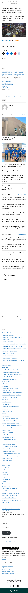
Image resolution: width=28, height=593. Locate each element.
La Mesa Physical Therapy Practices (12, 392)
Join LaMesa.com (7, 411)
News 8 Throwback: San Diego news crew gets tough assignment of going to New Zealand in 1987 (7, 84)
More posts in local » (22, 194)
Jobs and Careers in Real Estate (10, 493)
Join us (4, 559)
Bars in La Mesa (6, 402)
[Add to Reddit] (12, 41)
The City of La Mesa (7, 333)
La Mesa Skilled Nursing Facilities (11, 395)
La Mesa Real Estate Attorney (11, 453)
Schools (4, 463)
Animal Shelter (6, 365)
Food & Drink (5, 400)
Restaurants (5, 404)
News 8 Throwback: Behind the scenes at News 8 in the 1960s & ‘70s (7, 73)
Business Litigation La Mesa (11, 442)
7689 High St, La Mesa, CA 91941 (11, 509)
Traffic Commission (8, 356)
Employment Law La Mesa (10, 446)
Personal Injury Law (9, 451)
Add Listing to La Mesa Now (9, 379)
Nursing (4, 481)
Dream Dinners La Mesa (9, 428)
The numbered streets (8, 484)
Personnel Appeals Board (9, 351)
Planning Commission (8, 353)
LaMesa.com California (8, 541)
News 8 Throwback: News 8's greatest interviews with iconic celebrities (19, 73)
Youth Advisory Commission (10, 358)
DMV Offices (5, 467)
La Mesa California (14, 2)
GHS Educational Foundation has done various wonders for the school (14, 165)
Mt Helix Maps (6, 486)
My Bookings (6, 479)
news (3, 100)
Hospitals (5, 386)
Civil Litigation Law (8, 449)
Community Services (8, 335)
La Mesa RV (5, 416)
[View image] (14, 36)
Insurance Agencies (7, 432)
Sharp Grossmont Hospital (9, 495)
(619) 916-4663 (6, 511)
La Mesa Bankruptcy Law (10, 439)
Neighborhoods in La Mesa (9, 363)
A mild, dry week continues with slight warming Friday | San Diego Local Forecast (14, 228)
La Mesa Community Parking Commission (14, 349)
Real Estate (5, 367)
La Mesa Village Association (10, 435)
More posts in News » (22, 234)
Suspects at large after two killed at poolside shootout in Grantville (13, 214)
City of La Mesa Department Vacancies (13, 360)
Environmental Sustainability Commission (14, 344)
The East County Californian (9, 570)
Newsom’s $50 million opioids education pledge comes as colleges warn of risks (13, 188)
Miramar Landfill (6, 502)
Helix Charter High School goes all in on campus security (13, 139)
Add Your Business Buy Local (10, 423)
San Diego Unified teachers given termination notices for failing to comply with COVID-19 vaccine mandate (12, 178)
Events (3, 470)
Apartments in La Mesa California (11, 370)
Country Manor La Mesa (10, 397)
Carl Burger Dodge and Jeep (10, 418)
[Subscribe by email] (16, 41)
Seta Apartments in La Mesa (11, 372)
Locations (5, 472)
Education (11, 97)
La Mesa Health (6, 384)
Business (4, 414)
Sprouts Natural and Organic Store (12, 425)
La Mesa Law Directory (8, 437)
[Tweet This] (14, 41)
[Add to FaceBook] (2, 41)
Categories (5, 474)
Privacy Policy (6, 430)
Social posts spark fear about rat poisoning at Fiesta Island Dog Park (13, 220)
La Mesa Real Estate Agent (9, 377)
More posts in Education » (21, 114)
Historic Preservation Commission (12, 346)
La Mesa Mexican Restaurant (10, 407)
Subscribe (6, 533)
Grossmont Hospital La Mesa (10, 488)
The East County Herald (8, 571)
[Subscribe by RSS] (18, 41)
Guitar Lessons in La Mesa (9, 421)
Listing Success (6, 381)
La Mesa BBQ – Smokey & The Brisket (12, 500)
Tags (3, 477)
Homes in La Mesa (7, 458)
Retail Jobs (5, 491)
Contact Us (5, 409)
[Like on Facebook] (5, 41)
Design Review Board (8, 342)
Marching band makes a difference (12, 171)
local (15, 97)
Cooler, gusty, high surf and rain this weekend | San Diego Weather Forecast (14, 198)
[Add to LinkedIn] (9, 41)
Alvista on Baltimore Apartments (12, 374)
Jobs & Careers (6, 465)
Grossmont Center (7, 460)
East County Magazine (7, 566)
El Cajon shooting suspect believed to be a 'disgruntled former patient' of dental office (13, 206)
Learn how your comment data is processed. (14, 319)
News (21, 97)
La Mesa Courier (6, 568)
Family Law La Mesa (9, 444)
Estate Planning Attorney (10, 456)
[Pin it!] (10, 41)
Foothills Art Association (9, 498)
